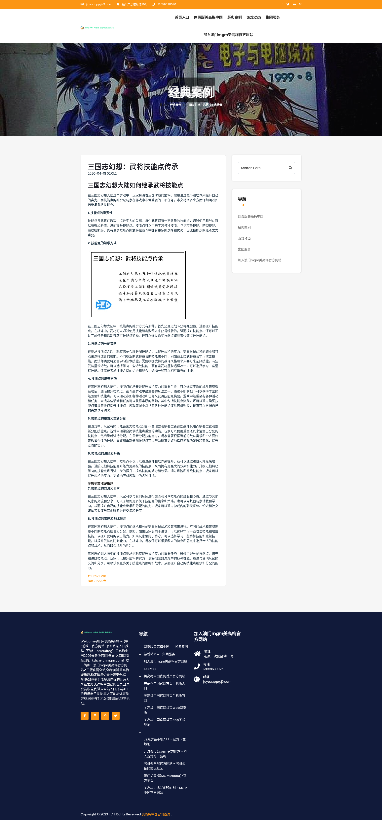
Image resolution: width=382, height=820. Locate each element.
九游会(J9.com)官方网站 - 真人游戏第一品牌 (165, 754)
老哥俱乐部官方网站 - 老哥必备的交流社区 (164, 766)
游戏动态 (254, 17)
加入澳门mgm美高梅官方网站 (228, 34)
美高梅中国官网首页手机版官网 (164, 698)
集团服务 (273, 17)
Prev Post (98, 576)
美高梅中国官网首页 (156, 814)
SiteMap (150, 668)
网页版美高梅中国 (208, 17)
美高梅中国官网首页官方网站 (164, 676)
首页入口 (182, 17)
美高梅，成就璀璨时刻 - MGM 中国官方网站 (165, 790)
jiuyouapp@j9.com (99, 4)
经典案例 (234, 17)
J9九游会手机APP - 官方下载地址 (165, 741)
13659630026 (166, 4)
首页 (162, 105)
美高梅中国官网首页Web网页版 (165, 710)
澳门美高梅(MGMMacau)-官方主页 (165, 778)
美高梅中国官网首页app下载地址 (164, 722)
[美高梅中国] (102, 27)
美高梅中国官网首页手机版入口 (164, 686)
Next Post (95, 580)
